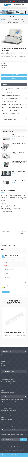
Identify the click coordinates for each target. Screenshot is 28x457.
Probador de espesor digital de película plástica (10, 251)
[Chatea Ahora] (14, 454)
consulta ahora (14, 75)
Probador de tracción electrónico (7, 392)
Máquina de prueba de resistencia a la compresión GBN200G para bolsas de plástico (19, 162)
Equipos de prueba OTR (5, 390)
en (12, 1)
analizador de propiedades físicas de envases (14, 104)
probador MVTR (4, 377)
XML (1, 368)
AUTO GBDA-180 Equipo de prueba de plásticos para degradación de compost (19, 171)
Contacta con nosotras (5, 361)
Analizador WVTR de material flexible (8, 388)
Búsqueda (22, 1)
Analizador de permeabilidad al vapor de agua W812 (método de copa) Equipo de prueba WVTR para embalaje (19, 179)
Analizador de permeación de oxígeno (8, 383)
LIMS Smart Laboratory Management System (13, 128)
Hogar (3, 19)
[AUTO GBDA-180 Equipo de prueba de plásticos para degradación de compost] (6, 173)
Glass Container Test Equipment (10, 110)
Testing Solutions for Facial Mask (10, 125)
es (8, 1)
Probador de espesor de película (8, 245)
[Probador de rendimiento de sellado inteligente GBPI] (6, 155)
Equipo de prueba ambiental (9, 99)
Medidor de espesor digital (7, 240)
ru (15, 1)
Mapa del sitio (4, 365)
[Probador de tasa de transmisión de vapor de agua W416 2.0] (6, 138)
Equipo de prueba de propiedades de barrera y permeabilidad (14, 89)
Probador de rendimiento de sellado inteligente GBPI (18, 153)
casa (2, 354)
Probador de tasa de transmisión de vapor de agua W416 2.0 (19, 135)
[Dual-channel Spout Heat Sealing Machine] (14, 319)
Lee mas (13, 138)
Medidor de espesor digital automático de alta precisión (13, 264)
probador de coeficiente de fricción (8, 379)
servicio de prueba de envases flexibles (12, 107)
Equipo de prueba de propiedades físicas (16, 19)
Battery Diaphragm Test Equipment (11, 96)
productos (3, 357)
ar (18, 1)
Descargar (14, 78)
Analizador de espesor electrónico (8, 243)
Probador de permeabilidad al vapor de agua (10, 381)
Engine (3, 116)
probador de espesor (7, 21)
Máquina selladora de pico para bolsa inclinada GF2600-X (19, 144)
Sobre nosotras (4, 359)
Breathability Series (7, 122)
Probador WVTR (4, 375)
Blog (2, 363)
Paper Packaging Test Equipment (10, 113)
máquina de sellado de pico (9, 101)
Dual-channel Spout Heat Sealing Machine (14, 332)
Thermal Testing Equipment (9, 119)
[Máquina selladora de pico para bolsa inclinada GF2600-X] (6, 147)
